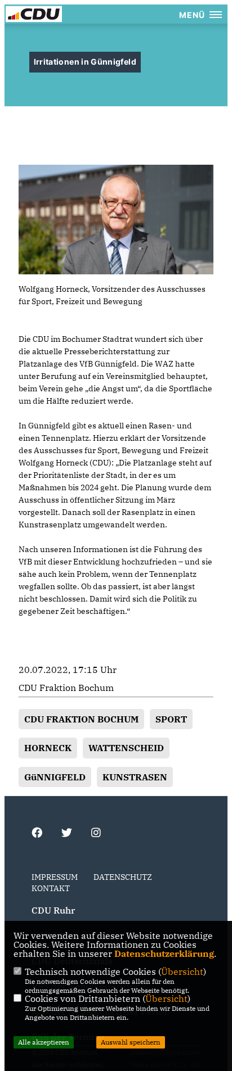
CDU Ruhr (53, 910)
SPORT (171, 719)
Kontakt (51, 888)
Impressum (55, 877)
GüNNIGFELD (55, 777)
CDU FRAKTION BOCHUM (81, 719)
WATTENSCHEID (126, 748)
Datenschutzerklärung (164, 953)
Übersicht (182, 971)
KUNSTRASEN (134, 777)
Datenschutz (122, 877)
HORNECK (48, 748)
